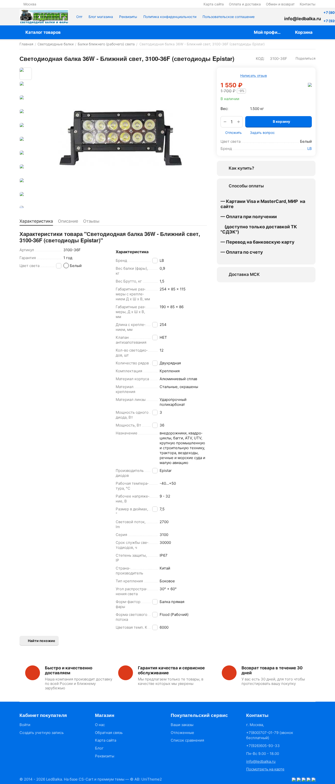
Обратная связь (109, 732)
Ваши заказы (182, 724)
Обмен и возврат (280, 4)
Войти (24, 724)
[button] (303, 58)
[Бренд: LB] (310, 84)
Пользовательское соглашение (229, 17)
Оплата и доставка (245, 4)
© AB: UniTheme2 (146, 779)
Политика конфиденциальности (169, 17)
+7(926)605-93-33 (263, 745)
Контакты (308, 4)
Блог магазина (101, 17)
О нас (100, 724)
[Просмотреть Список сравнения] (264, 17)
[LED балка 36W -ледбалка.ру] (120, 138)
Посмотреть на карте (265, 769)
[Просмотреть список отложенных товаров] (277, 17)
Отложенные (182, 732)
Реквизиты (128, 17)
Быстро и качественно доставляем (68, 670)
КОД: (260, 58)
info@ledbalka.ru (261, 761)
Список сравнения (187, 740)
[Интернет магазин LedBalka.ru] (44, 16)
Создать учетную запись (41, 732)
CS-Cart (86, 779)
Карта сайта (214, 4)
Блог (99, 748)
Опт (79, 17)
